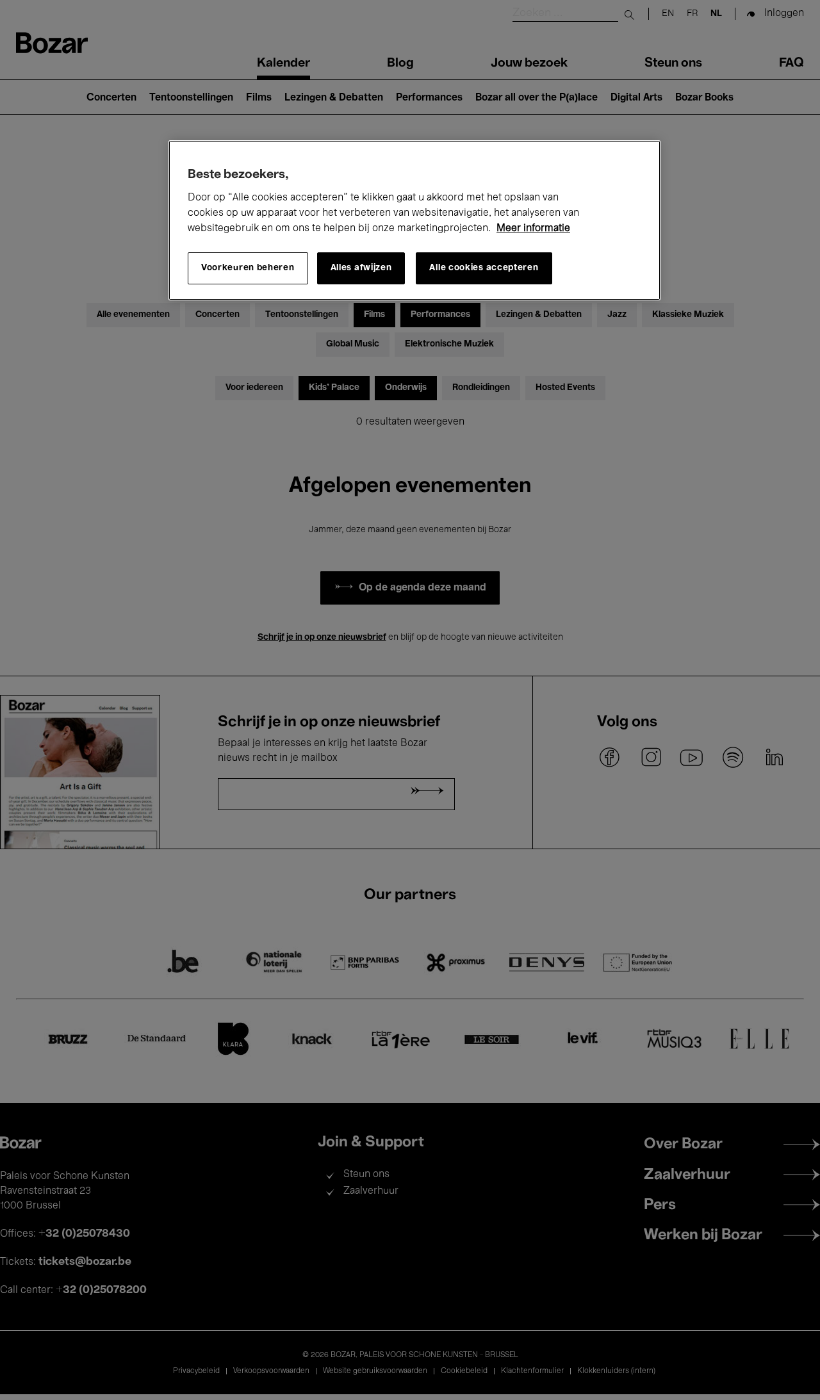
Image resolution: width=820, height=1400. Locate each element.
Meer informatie (533, 228)
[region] (414, 220)
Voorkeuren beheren (248, 268)
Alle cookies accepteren (483, 268)
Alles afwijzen (361, 268)
